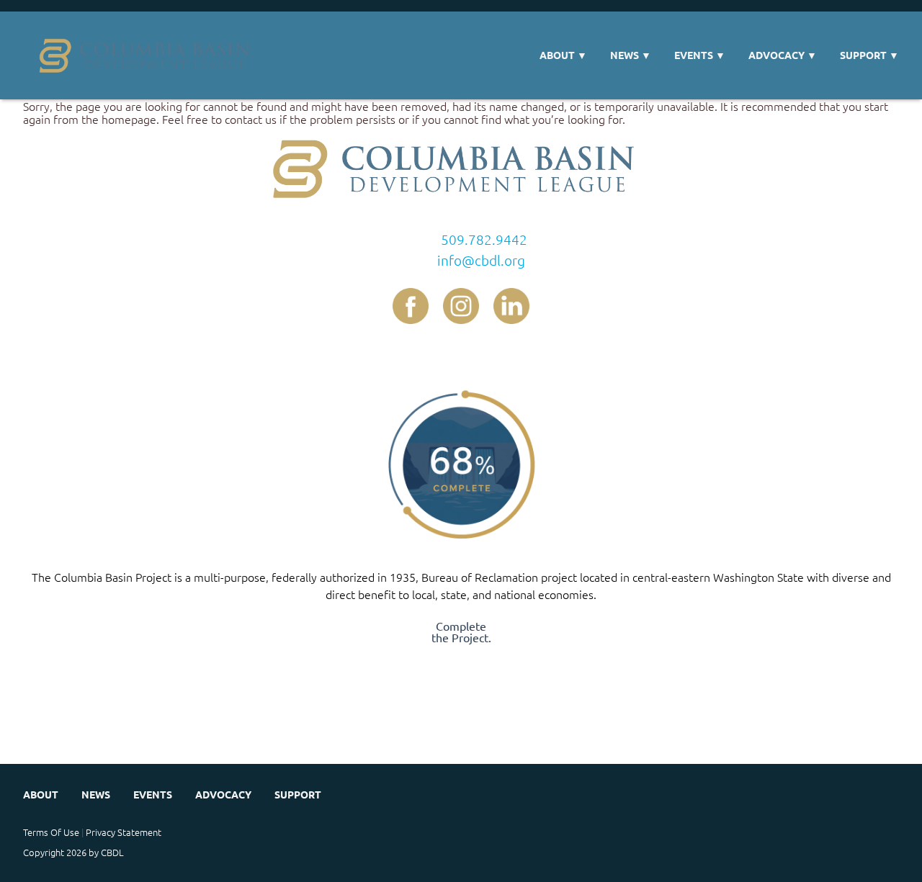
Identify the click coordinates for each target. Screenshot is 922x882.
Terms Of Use (51, 832)
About (563, 54)
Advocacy (782, 54)
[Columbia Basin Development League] (149, 55)
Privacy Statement (123, 832)
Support (869, 54)
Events (699, 54)
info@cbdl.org (481, 260)
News (630, 54)
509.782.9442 (484, 239)
